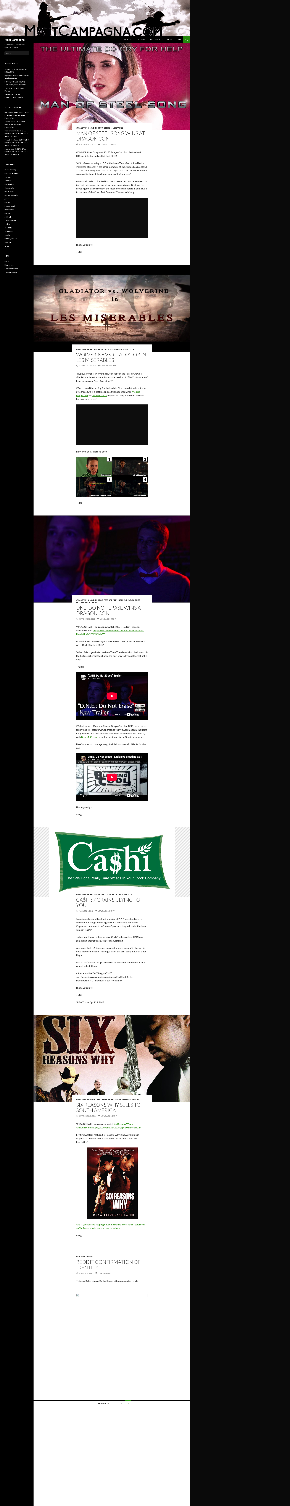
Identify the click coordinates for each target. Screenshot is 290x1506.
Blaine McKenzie (11, 112)
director (98, 128)
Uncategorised (84, 1257)
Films (169, 40)
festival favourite (11, 195)
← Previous (102, 1403)
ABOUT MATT (129, 40)
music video (117, 128)
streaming (9, 231)
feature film (110, 600)
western (126, 1099)
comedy (8, 177)
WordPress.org (11, 272)
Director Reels (156, 40)
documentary (10, 188)
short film (128, 349)
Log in (7, 261)
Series (178, 40)
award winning (84, 128)
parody (118, 349)
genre (107, 128)
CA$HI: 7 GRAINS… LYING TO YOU (108, 902)
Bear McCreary (89, 736)
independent (93, 349)
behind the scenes (12, 173)
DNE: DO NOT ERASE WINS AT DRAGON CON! (109, 610)
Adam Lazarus (99, 395)
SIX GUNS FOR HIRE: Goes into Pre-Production (17, 115)
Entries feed (9, 265)
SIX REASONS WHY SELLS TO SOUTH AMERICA (108, 1107)
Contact (142, 40)
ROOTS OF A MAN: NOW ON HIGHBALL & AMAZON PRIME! (16, 133)
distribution (9, 184)
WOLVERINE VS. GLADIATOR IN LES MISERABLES (111, 357)
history (7, 202)
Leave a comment (109, 144)
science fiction (10, 220)
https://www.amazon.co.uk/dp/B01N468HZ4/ (116, 1127)
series (7, 224)
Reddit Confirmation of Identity (108, 1264)
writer (128, 894)
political (106, 894)
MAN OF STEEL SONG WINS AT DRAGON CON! (110, 136)
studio (7, 235)
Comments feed (11, 268)
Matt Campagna (15, 39)
